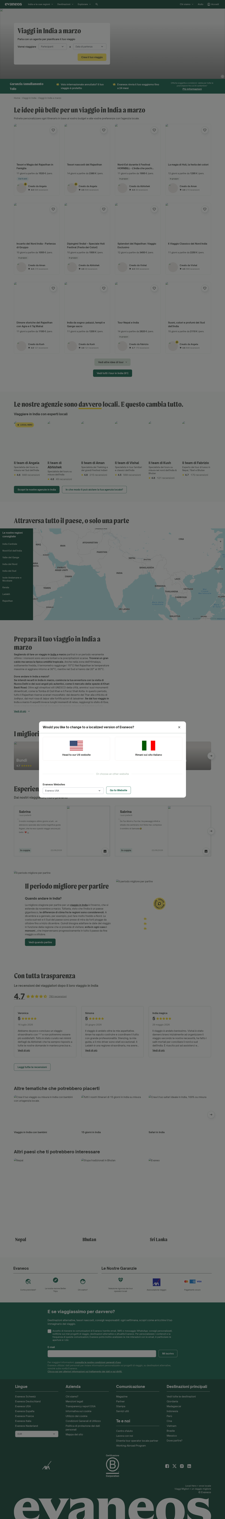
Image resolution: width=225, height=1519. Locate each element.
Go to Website (118, 790)
